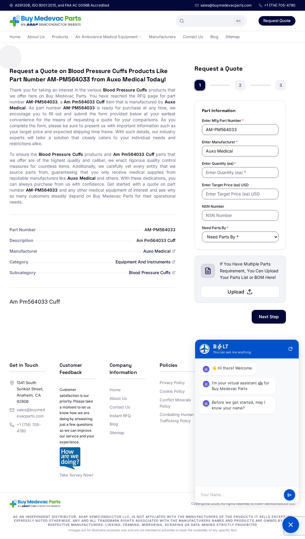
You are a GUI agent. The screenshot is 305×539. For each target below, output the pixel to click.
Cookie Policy (172, 391)
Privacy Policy (172, 382)
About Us (36, 37)
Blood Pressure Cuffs (150, 272)
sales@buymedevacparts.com (226, 5)
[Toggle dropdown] (140, 37)
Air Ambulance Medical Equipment (106, 37)
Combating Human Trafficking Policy (177, 417)
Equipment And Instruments (143, 261)
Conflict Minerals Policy (175, 402)
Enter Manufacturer (220, 142)
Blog (214, 37)
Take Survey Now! (76, 475)
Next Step (269, 316)
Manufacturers (162, 37)
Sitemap (232, 37)
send (289, 495)
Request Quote (277, 20)
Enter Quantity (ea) (219, 163)
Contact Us (193, 37)
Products (60, 37)
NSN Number (213, 206)
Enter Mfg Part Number (223, 120)
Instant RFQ (120, 415)
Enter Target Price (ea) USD (225, 185)
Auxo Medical (157, 251)
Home (15, 37)
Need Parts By (215, 228)
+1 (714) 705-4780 (279, 5)
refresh (290, 348)
